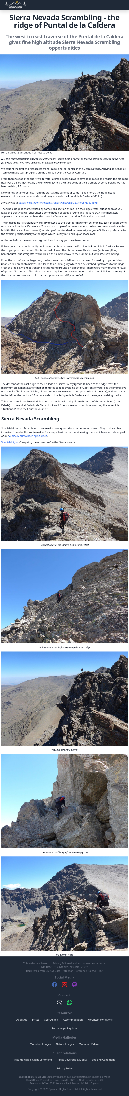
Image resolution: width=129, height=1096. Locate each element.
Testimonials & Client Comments (33, 1059)
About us (21, 1019)
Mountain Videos (89, 1044)
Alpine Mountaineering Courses (28, 436)
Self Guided (51, 1019)
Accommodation (73, 1019)
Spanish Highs (9, 442)
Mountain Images (40, 1044)
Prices (35, 1019)
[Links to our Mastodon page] (74, 986)
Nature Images (65, 1044)
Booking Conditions (103, 1059)
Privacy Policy (64, 1068)
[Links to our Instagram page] (64, 986)
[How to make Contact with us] (59, 1004)
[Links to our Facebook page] (54, 986)
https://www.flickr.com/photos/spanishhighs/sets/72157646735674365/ (58, 202)
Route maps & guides (64, 1028)
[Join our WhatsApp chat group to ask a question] (69, 1004)
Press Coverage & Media (72, 1059)
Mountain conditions (100, 1019)
